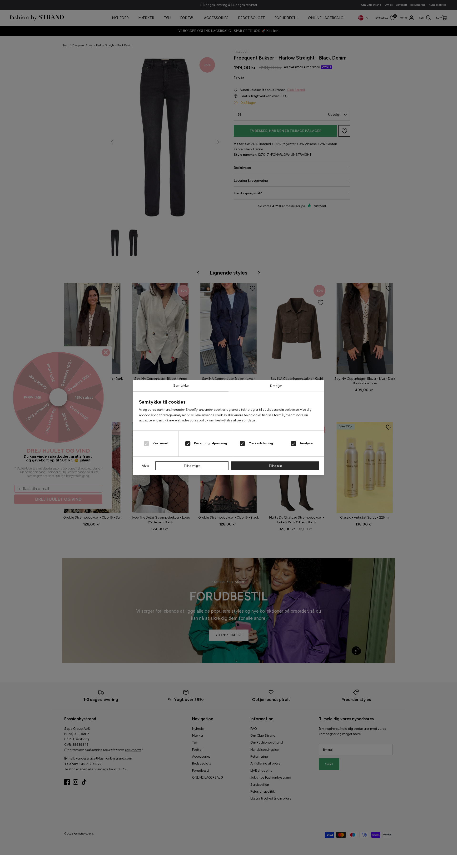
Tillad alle (275, 466)
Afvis (145, 466)
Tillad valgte (192, 466)
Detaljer (276, 386)
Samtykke (181, 386)
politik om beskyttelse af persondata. (227, 420)
